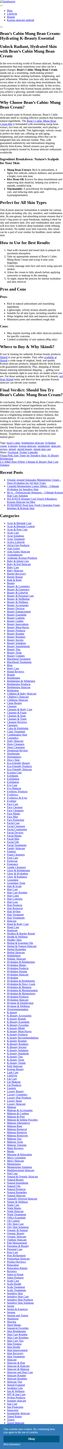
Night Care (13, 1204)
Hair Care (12, 889)
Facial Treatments (16, 845)
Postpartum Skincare (18, 1258)
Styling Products (16, 1397)
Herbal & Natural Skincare (22, 946)
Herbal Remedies (16, 949)
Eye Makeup (14, 788)
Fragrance (12, 864)
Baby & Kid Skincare (19, 564)
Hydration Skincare (18, 999)
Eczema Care (14, 772)
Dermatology (14, 756)
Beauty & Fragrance (18, 589)
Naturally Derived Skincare (22, 1198)
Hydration (12, 977)
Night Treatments (16, 1214)
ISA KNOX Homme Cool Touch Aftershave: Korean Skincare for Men (32, 500)
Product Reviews (16, 1261)
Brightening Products (18, 684)
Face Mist (12, 816)
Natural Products (16, 1189)
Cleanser (12, 706)
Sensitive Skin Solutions (20, 1302)
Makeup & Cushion (18, 1113)
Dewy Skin (13, 759)
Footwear (12, 860)
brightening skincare (33, 442)
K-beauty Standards (18, 1053)
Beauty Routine (15, 633)
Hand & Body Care (18, 924)
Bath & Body (14, 580)
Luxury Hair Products (19, 1097)
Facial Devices (15, 832)
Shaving (11, 1321)
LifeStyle (12, 13)
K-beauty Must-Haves (19, 1031)
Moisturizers (14, 1163)
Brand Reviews (15, 671)
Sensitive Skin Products (20, 1299)
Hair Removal (15, 908)
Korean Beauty (15, 1069)
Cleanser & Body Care (19, 709)
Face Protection (15, 819)
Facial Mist (13, 838)
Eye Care (12, 785)
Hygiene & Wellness (18, 1006)
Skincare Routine (16, 1375)
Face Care (12, 804)
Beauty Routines (16, 636)
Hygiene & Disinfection (20, 1002)
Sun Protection (15, 1407)
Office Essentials (16, 1217)
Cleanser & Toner (17, 718)
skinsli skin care (42, 449)
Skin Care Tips (15, 1340)
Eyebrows (12, 794)
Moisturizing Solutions (19, 1167)
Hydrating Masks (16, 965)
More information (12, 1444)
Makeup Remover (17, 1132)
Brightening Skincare (18, 687)
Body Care (13, 668)
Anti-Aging (13, 548)
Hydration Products (18, 996)
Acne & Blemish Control (21, 526)
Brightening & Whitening (21, 681)
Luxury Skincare (16, 1103)
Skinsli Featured (16, 1384)
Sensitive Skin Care (18, 1296)
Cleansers (12, 725)
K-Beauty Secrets (16, 1047)
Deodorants (13, 753)
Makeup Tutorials (16, 1145)
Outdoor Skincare (17, 1239)
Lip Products (14, 1085)
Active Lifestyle (16, 542)
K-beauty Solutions (17, 1050)
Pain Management (17, 1242)
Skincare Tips (14, 1381)
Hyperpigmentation (17, 1009)
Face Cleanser (15, 807)
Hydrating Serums (17, 971)
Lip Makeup (14, 1081)
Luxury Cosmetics (17, 1094)
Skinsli (4, 357)
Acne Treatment (16, 538)
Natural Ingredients (17, 1182)
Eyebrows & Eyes (17, 797)
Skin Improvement (17, 1350)
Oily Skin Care (15, 1223)
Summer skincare (16, 1400)
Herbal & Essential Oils (20, 943)
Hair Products (14, 905)
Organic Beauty (15, 1233)
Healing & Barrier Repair (21, 933)
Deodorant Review (17, 750)
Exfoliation (13, 778)
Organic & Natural (17, 1230)
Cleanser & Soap (16, 715)
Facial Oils (13, 842)
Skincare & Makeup (18, 1369)
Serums (11, 1312)
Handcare (12, 930)
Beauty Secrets (15, 639)
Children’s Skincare (18, 696)
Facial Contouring (17, 829)
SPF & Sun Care (16, 1394)
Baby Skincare (15, 570)
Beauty (11, 583)
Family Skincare (16, 848)
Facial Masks (14, 835)
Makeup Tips (14, 1138)
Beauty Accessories (18, 605)
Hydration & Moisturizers (21, 993)
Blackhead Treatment (18, 658)
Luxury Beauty (15, 1091)
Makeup (11, 1107)
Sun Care (12, 1403)
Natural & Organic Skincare (22, 1176)
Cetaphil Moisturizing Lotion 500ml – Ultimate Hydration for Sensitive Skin (33, 488)
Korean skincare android (20, 20)
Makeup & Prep (16, 1116)
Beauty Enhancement (19, 611)
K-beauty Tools (15, 1059)
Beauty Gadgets (16, 617)
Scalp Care (13, 1280)
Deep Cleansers (15, 744)
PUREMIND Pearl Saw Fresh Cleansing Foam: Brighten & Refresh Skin (33, 507)
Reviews (12, 1271)
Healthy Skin (14, 939)
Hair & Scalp (14, 886)
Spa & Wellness (15, 1391)
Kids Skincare (15, 1066)
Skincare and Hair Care (20, 1372)
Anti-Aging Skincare (18, 551)
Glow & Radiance (17, 876)
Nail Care (12, 1173)
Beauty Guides (15, 621)
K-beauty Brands (16, 1018)
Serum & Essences (17, 1309)
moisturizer (44, 446)
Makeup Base (14, 1126)
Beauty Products (16, 630)
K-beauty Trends (16, 1062)
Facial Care (13, 823)
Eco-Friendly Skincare (19, 769)
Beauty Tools (14, 652)
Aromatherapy (15, 554)
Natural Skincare (16, 1195)
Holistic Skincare (16, 958)
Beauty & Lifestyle (17, 592)
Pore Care (12, 1252)
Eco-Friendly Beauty (18, 763)
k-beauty (13, 446)
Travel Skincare (15, 1422)
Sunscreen (12, 1410)
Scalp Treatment (16, 1287)
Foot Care (12, 857)
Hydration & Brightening (21, 980)
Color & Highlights (17, 728)
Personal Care (14, 1249)
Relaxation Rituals (17, 1268)
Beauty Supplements (18, 646)
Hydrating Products (18, 968)
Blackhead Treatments (19, 662)
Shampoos (13, 1318)
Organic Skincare (16, 1236)
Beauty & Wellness (17, 602)
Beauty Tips (13, 649)
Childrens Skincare (17, 699)
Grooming (12, 879)
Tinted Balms (14, 1416)
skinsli (12, 449)
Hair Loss (12, 901)
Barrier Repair (15, 576)
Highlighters (14, 955)
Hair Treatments (16, 917)
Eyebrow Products (17, 791)
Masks (10, 1151)
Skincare (12, 1359)
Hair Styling (13, 911)
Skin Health (13, 1347)
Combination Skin (17, 734)
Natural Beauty (15, 1179)
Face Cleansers (15, 810)
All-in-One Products (18, 545)
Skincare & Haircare (18, 1365)
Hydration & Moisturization (22, 990)
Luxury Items (14, 1100)
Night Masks (14, 1208)
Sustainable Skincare (18, 1413)
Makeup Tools (15, 1141)
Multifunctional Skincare (20, 1170)
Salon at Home (15, 1274)
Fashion (11, 851)
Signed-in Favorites (18, 1328)
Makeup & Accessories (20, 1110)
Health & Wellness (17, 936)
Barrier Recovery (16, 573)
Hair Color (13, 895)
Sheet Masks (14, 1324)
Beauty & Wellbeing (18, 598)
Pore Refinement (16, 1255)
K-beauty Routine (17, 1040)
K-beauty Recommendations (22, 1037)
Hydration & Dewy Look (21, 984)
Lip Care (12, 1078)
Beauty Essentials (16, 614)
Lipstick (11, 1088)
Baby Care (13, 567)
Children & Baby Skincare (21, 693)
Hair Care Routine (17, 892)
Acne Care (13, 532)
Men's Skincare (15, 1160)
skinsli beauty (24, 449)
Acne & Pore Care (17, 529)
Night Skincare (15, 1211)
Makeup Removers (17, 1135)
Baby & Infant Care (18, 561)
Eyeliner (11, 800)
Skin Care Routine (17, 1334)
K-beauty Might (16, 1028)
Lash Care (12, 1072)
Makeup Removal (17, 1129)
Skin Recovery (15, 1353)
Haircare (11, 920)
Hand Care (13, 927)
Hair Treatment (15, 914)
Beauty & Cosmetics (18, 586)
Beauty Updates (16, 655)
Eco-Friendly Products (19, 766)
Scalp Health (14, 1283)
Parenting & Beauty (18, 1246)
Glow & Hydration (17, 873)
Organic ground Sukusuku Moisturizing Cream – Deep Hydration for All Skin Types (34, 481)
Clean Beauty (14, 703)
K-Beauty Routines (17, 1044)
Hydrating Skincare (18, 974)
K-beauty (12, 1012)
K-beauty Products (17, 1034)
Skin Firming (14, 1343)
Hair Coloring (14, 898)
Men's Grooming (16, 1157)
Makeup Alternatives (18, 1122)
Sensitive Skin (15, 1293)
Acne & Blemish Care (19, 523)
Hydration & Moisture (19, 987)
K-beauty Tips (15, 1056)
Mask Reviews (15, 1148)
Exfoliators (13, 782)
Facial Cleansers (16, 826)
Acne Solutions (15, 535)
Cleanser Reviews (17, 722)
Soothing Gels (15, 1388)
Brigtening (13, 690)
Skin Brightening (16, 1331)
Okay (31, 1438)
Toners (11, 1419)
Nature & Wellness (17, 1201)
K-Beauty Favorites (18, 1025)
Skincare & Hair (16, 1362)
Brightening (13, 677)
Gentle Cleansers (16, 867)
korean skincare (27, 446)
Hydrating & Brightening (21, 961)
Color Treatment (16, 731)
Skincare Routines (17, 1378)
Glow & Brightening (18, 870)
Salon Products (15, 1277)
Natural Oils (13, 1186)
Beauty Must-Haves (18, 627)
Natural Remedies (17, 1192)
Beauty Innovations (18, 624)
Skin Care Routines (18, 1337)
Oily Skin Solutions (18, 1227)
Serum (10, 1306)
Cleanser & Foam (16, 712)
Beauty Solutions (16, 643)
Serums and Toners (17, 1315)
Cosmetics (12, 737)
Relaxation (13, 1264)
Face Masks (13, 813)
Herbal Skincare (16, 952)
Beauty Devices (15, 608)
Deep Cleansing (16, 747)
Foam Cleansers (16, 854)
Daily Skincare (15, 740)
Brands (11, 16)
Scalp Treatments (16, 1290)
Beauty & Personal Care (20, 595)
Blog (9, 10)
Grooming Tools (16, 883)
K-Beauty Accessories (19, 1015)
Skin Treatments (16, 1356)
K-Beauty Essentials (18, 1021)
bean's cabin (13, 442)
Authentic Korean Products (22, 557)
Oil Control (13, 1220)
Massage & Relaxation (19, 1154)
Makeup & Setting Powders (22, 1119)
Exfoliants (12, 775)
